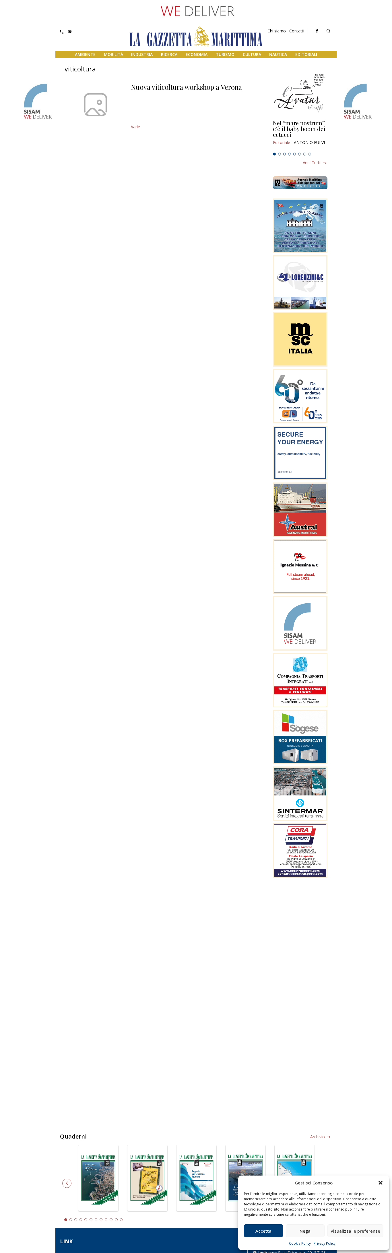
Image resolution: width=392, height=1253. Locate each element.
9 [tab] (106, 1219)
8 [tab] (309, 154)
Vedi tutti (311, 162)
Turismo (225, 54)
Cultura (252, 54)
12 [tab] (121, 1219)
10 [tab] (111, 1219)
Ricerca (169, 54)
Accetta (263, 1231)
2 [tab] (279, 154)
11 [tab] (116, 1219)
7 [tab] (304, 154)
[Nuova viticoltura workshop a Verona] (95, 104)
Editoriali (306, 54)
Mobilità (113, 54)
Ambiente (85, 54)
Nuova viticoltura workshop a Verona (186, 87)
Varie (135, 126)
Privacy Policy (324, 1243)
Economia (196, 54)
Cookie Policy (300, 1243)
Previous (66, 1183)
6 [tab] (299, 154)
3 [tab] (284, 154)
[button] (380, 1183)
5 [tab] (294, 154)
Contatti (296, 31)
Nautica (278, 54)
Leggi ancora (300, 135)
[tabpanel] (300, 135)
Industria (142, 54)
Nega (305, 1231)
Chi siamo (276, 31)
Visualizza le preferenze (355, 1231)
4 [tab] (289, 154)
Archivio (317, 1136)
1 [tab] (274, 154)
